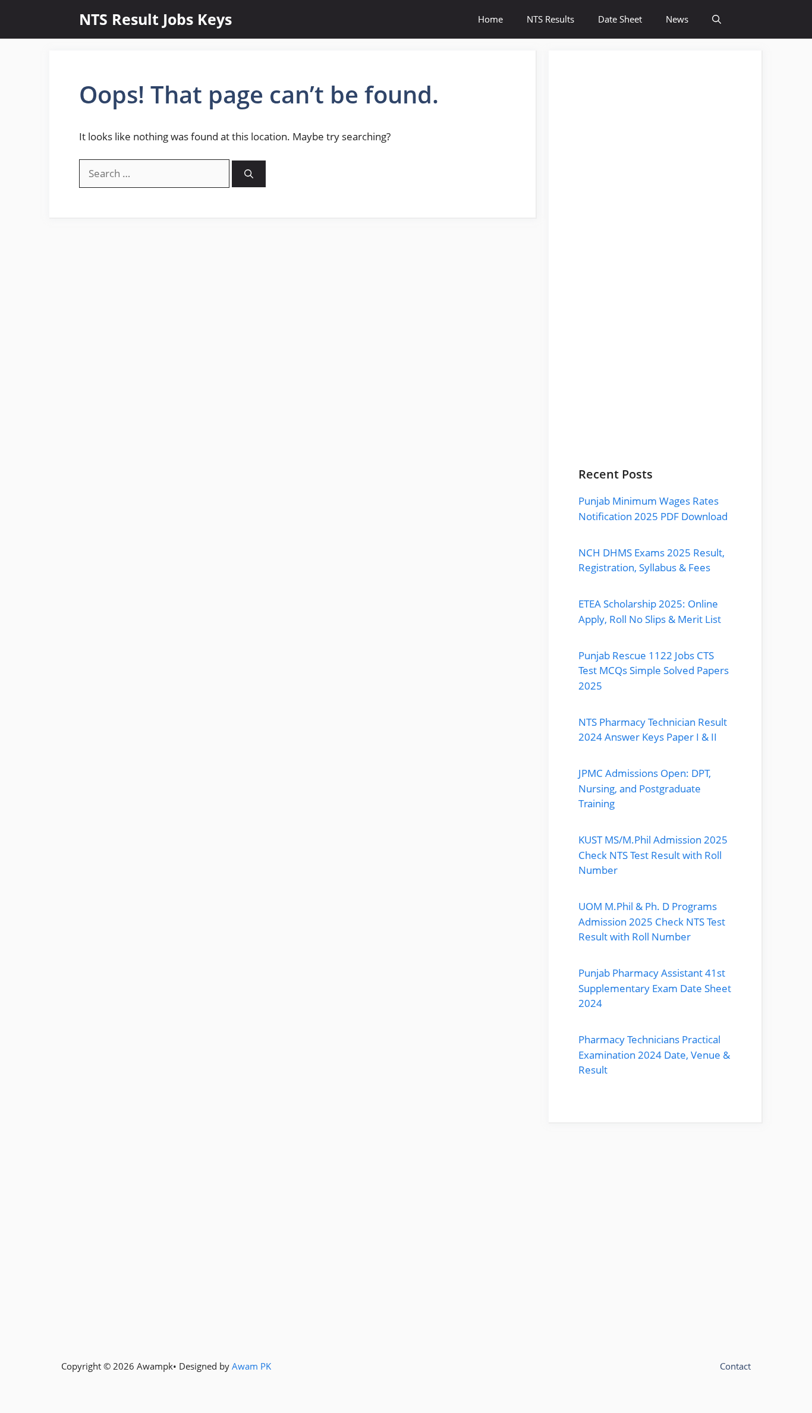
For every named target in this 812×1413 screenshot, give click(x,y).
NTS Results (550, 19)
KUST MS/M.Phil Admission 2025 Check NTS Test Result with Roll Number (653, 855)
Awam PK (251, 1366)
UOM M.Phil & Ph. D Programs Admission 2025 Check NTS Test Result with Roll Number (651, 921)
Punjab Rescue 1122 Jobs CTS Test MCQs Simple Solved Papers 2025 (653, 671)
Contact (735, 1366)
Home (490, 19)
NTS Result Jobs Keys (155, 19)
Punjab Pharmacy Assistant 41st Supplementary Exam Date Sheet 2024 (654, 988)
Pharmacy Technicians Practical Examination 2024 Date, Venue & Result (654, 1055)
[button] (716, 19)
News (677, 19)
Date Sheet (620, 19)
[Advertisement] (655, 274)
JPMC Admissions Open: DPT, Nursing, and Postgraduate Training (644, 788)
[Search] (249, 174)
